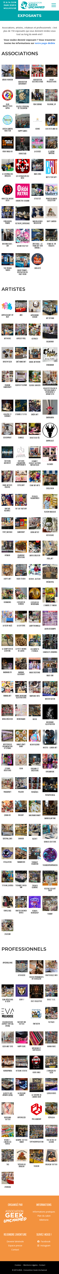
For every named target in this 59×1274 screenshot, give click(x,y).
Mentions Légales (30, 1265)
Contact (15, 1249)
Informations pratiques (44, 1211)
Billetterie (44, 1219)
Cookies (18, 1265)
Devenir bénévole (15, 1241)
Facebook (45, 1241)
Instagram (45, 1245)
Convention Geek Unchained (35, 1270)
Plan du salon (44, 1215)
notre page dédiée (45, 43)
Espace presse (15, 1245)
